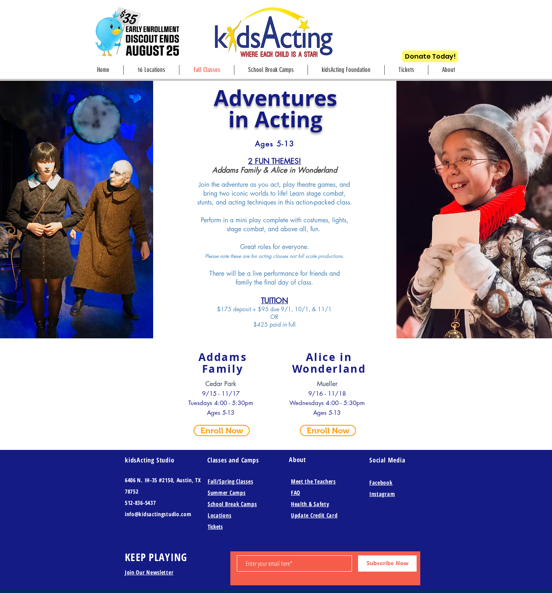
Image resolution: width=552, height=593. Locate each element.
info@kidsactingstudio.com (158, 514)
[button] (448, 70)
